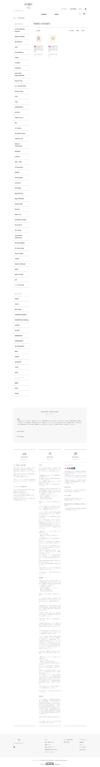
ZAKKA (17, 357)
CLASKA (17, 63)
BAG (16, 351)
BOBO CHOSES (21, 18)
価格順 (77, 30)
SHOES (17, 325)
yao (16, 280)
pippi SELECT (19, 193)
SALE (16, 372)
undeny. (17, 259)
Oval (73, 422)
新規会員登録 (73, 9)
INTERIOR (18, 362)
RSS (65, 742)
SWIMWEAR (18, 336)
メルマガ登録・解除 (68, 739)
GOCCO (17, 112)
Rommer (17, 209)
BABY (16, 383)
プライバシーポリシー (50, 752)
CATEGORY (44, 14)
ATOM (68, 742)
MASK (17, 299)
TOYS (16, 367)
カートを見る (82, 747)
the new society (19, 248)
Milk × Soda (18, 162)
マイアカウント (64, 9)
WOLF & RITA (19, 274)
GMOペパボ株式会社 (55, 760)
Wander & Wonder (20, 264)
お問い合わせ (82, 749)
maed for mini (19, 138)
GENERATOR (19, 107)
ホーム (14, 18)
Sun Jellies (19, 230)
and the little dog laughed (20, 30)
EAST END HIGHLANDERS (19, 74)
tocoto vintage (19, 253)
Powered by (42, 764)
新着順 (82, 30)
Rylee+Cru (18, 214)
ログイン (81, 9)
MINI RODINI (19, 177)
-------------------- (19, 378)
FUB (16, 102)
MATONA (17, 151)
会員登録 (81, 742)
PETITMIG (18, 188)
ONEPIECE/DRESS (21, 315)
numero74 (18, 183)
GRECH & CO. (19, 117)
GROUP (56, 14)
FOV (16, 96)
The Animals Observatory (18, 236)
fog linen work (19, 91)
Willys (16, 269)
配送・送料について (49, 742)
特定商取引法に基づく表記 (51, 749)
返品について (48, 744)
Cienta (17, 57)
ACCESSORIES (19, 346)
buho (16, 47)
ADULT (17, 393)
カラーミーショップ (36, 760)
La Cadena (18, 128)
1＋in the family (19, 285)
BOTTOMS (18, 309)
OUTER (17, 330)
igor (16, 123)
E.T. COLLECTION (20, 86)
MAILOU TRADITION (18, 145)
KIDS (16, 388)
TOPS (16, 304)
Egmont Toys (18, 81)
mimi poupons (19, 167)
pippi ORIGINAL (19, 198)
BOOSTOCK (18, 42)
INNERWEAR (19, 341)
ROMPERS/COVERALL (22, 320)
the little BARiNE (20, 243)
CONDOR (18, 68)
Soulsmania (18, 225)
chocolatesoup (19, 52)
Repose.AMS (19, 204)
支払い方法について (49, 747)
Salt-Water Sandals (20, 220)
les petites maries (20, 133)
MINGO (17, 172)
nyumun (77, 422)
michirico (17, 156)
